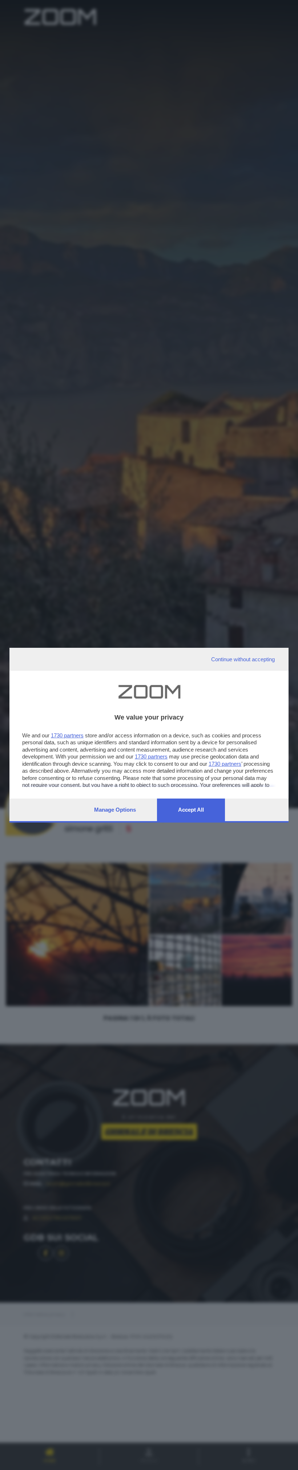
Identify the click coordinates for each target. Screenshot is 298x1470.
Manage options (115, 810)
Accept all (191, 810)
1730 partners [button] (67, 735)
